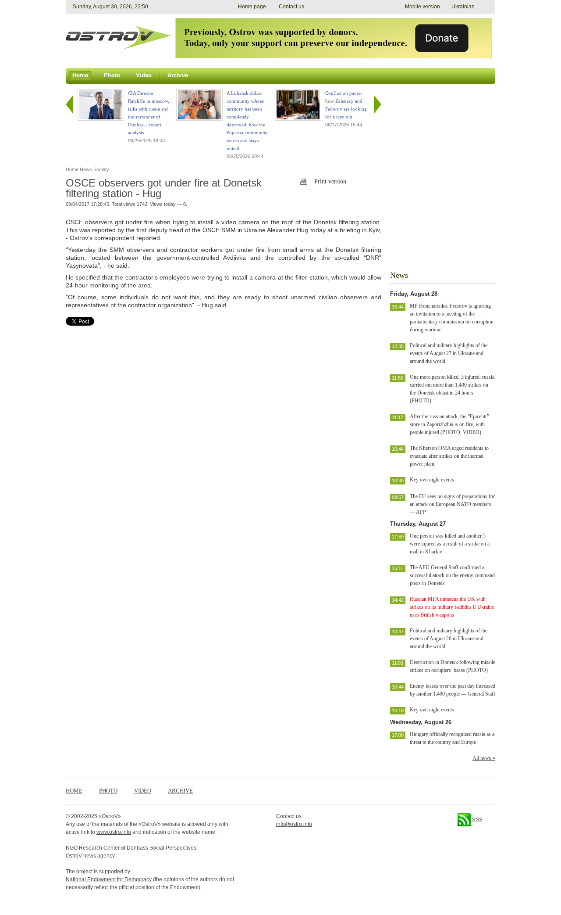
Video (142, 790)
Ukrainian (463, 7)
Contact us (291, 7)
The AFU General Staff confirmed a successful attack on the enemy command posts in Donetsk (452, 575)
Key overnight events (432, 480)
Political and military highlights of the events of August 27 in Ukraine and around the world (448, 353)
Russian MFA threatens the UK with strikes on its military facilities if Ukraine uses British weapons (452, 607)
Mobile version (422, 7)
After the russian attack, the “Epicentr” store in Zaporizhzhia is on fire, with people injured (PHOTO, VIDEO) (449, 424)
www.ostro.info (113, 832)
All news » (483, 758)
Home (74, 790)
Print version (330, 181)
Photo (108, 790)
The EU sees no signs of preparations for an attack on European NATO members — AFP (452, 504)
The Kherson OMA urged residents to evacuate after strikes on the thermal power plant (449, 456)
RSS (476, 819)
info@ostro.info (294, 824)
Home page (252, 7)
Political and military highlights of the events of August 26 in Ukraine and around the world (448, 638)
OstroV (110, 816)
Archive (180, 790)
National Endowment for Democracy (109, 879)
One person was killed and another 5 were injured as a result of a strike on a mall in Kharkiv (450, 544)
